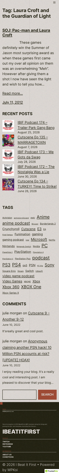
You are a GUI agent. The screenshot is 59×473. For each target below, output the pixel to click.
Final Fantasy (7, 235)
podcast (41, 257)
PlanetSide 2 (7, 252)
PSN (32, 265)
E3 (39, 229)
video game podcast (18, 276)
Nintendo (8, 246)
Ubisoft (39, 271)
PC (45, 245)
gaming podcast (13, 239)
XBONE (27, 281)
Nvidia (36, 246)
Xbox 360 (10, 287)
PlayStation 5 (7, 259)
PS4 (16, 264)
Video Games (12, 281)
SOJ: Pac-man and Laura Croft (26, 32)
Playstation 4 (38, 252)
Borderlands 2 (48, 223)
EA (44, 229)
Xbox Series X (10, 292)
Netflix (52, 240)
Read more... (12, 93)
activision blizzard (21, 218)
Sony (49, 264)
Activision (7, 217)
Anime (43, 217)
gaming (37, 234)
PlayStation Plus (23, 258)
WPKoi (12, 470)
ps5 (25, 265)
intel (27, 240)
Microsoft (39, 239)
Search (47, 394)
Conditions (8, 457)
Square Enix (9, 271)
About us (7, 455)
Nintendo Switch (24, 246)
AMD (33, 218)
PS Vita (40, 266)
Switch (29, 271)
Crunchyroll (11, 229)
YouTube (7, 447)
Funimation (22, 234)
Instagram (8, 444)
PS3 (6, 264)
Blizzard (35, 224)
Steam (20, 271)
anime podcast (16, 223)
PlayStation (22, 252)
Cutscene (28, 229)
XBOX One (31, 286)
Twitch (6, 442)
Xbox (36, 281)
